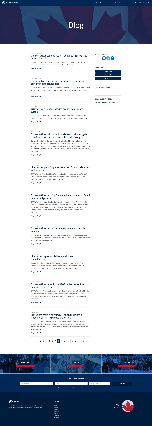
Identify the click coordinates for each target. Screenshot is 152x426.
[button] (104, 58)
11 (69, 341)
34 (79, 341)
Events (110, 3)
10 (65, 341)
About (56, 405)
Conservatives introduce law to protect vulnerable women (58, 230)
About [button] (94, 3)
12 (72, 341)
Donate (103, 3)
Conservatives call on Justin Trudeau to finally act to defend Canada (59, 57)
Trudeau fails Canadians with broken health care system (57, 110)
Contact (146, 3)
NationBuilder (17, 408)
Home (127, 3)
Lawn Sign (118, 3)
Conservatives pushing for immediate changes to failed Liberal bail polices (60, 197)
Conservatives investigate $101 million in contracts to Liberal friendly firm (60, 286)
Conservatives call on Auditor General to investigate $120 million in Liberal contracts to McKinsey (59, 136)
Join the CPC (136, 3)
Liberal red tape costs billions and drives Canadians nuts (52, 258)
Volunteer (108, 71)
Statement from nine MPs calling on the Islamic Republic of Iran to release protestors (56, 316)
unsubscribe (79, 387)
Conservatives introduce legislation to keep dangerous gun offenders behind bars (60, 82)
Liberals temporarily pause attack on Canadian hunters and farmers (60, 169)
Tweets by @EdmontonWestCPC (107, 102)
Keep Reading (35, 68)
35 (83, 341)
